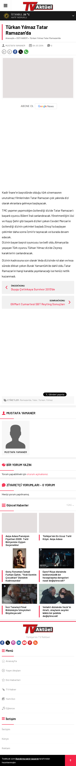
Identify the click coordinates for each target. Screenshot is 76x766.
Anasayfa (10, 38)
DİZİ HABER (22, 38)
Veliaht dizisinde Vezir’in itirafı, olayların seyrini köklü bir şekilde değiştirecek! (57, 611)
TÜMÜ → (70, 505)
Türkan (41, 400)
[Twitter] (8, 642)
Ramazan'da (25, 400)
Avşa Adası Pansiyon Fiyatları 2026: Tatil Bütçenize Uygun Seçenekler (17, 540)
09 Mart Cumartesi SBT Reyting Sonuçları (38, 304)
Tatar (34, 400)
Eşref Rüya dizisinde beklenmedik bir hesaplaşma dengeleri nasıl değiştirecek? (55, 576)
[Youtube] (24, 642)
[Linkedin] (19, 642)
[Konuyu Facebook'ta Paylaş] (15, 52)
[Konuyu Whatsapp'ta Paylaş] (26, 52)
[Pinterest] (30, 642)
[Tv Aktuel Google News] (38, 108)
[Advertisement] (38, 148)
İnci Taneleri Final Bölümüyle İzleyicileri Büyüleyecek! (18, 610)
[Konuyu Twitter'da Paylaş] (20, 52)
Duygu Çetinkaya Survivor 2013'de (33, 289)
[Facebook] (2, 642)
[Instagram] (13, 642)
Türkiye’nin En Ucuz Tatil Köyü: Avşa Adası (57, 538)
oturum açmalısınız (37, 474)
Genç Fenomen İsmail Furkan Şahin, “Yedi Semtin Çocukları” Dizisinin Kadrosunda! (21, 576)
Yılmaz (49, 400)
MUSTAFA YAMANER (15, 45)
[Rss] (35, 642)
